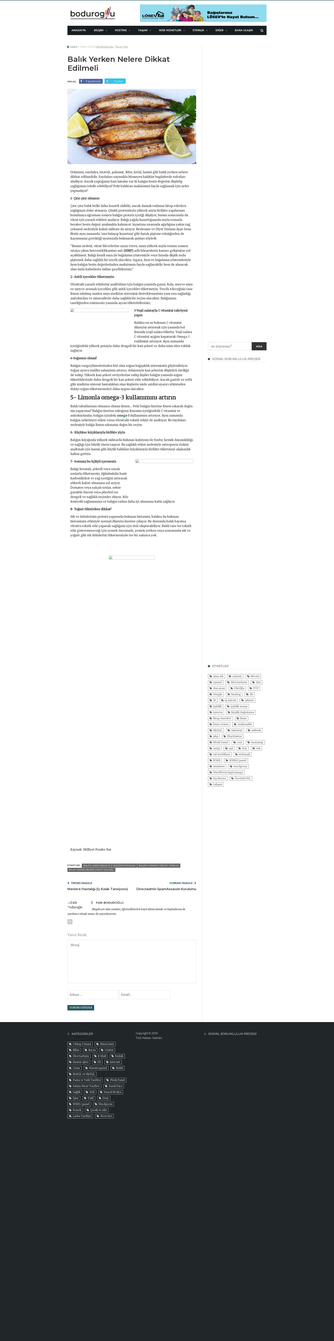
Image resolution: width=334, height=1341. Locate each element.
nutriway (237, 730)
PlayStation (234, 736)
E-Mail (102, 1056)
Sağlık (74, 46)
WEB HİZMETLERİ (170, 30)
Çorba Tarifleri (82, 1116)
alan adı (218, 676)
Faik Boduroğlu (104, 46)
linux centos (221, 724)
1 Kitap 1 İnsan (82, 1044)
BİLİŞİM (98, 30)
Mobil (119, 1068)
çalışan (217, 784)
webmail (244, 754)
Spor (76, 1098)
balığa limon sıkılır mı (96, 865)
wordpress (240, 766)
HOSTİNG (121, 30)
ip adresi (230, 700)
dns (258, 682)
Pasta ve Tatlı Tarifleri (87, 1080)
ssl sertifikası (221, 754)
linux (243, 718)
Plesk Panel (220, 742)
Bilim (76, 1050)
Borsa (92, 1050)
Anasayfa (79, 30)
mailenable (245, 724)
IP (214, 700)
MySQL (217, 730)
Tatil (91, 1098)
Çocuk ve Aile (98, 1110)
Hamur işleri (81, 1062)
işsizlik (217, 706)
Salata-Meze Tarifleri (86, 1086)
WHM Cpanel (81, 1104)
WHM (216, 760)
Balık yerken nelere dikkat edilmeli (91, 869)
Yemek (77, 1110)
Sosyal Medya (112, 1092)
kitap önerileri (222, 718)
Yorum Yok (121, 46)
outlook (256, 730)
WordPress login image (228, 772)
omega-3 (123, 415)
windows (219, 766)
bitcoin (255, 676)
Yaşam (142, 30)
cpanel (217, 682)
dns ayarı (219, 688)
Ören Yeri (106, 1116)
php (215, 736)
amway (237, 676)
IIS (251, 694)
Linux (76, 1068)
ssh (258, 748)
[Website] (69, 921)
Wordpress (105, 1104)
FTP (256, 688)
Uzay (105, 1098)
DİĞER (219, 30)
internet (115, 1062)
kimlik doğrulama (242, 712)
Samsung (257, 742)
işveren (217, 712)
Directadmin (239, 682)
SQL (244, 748)
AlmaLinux (107, 1044)
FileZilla (239, 688)
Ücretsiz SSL (243, 778)
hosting (236, 694)
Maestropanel (98, 1068)
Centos (109, 1050)
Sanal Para (115, 1086)
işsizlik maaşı (239, 706)
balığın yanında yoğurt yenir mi (159, 865)
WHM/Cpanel (237, 760)
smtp (216, 748)
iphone (249, 700)
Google (217, 694)
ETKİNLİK (198, 30)
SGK (92, 1092)
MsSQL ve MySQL (84, 1074)
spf (231, 748)
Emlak (119, 1056)
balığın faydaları (124, 865)
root (239, 742)
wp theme (219, 778)
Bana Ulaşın (244, 30)
